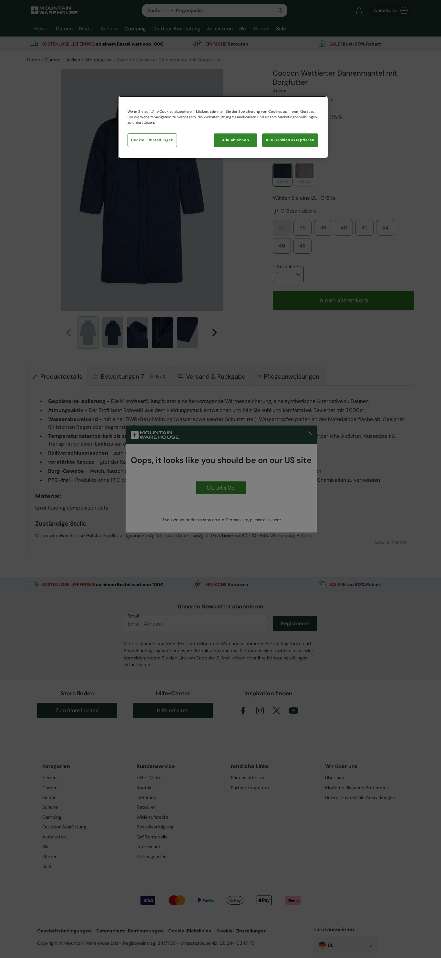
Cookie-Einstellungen (152, 140)
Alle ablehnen (235, 140)
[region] (223, 127)
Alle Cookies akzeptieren (290, 140)
